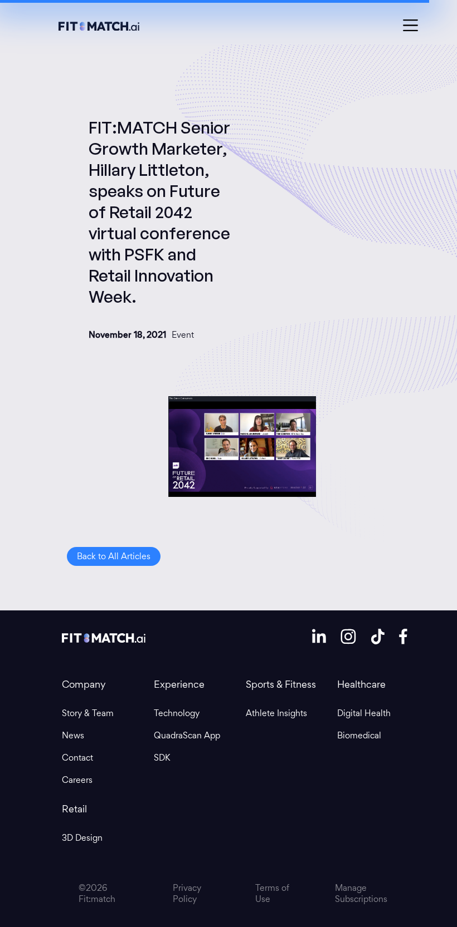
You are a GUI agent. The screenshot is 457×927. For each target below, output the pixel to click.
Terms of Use (272, 893)
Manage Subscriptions (361, 893)
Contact (77, 757)
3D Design (82, 838)
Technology (177, 713)
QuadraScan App (187, 735)
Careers (77, 780)
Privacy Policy (187, 893)
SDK (162, 757)
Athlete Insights (276, 713)
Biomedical (359, 735)
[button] (410, 25)
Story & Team (88, 713)
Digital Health (364, 713)
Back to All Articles (113, 556)
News (73, 735)
